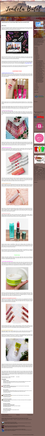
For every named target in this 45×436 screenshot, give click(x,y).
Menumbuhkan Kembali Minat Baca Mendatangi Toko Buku (39, 77)
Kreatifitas (40, 170)
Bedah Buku (35, 173)
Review (44, 169)
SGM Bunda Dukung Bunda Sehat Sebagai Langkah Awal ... (40, 63)
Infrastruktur (38, 176)
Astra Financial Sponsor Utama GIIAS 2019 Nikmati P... (39, 62)
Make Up (7, 377)
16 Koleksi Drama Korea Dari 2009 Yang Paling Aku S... (39, 78)
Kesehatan (36, 166)
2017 (36, 90)
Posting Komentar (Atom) (8, 416)
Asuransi (35, 172)
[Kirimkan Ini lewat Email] (16, 376)
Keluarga (39, 173)
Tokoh (37, 180)
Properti (44, 173)
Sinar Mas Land (36, 178)
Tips (40, 178)
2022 (36, 51)
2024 (36, 49)
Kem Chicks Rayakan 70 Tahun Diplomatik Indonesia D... (39, 65)
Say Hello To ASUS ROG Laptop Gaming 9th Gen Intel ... (39, 74)
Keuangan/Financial (38, 167)
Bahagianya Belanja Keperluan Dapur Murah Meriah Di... (39, 75)
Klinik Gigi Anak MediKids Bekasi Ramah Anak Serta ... (39, 66)
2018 (36, 89)
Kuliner (44, 170)
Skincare (35, 174)
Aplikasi (35, 171)
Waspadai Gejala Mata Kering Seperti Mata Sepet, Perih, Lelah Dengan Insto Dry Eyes (15, 418)
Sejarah (35, 180)
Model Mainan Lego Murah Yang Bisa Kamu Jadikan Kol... (39, 68)
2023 (36, 50)
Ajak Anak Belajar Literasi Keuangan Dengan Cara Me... (39, 69)
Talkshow (43, 172)
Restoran (35, 176)
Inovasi (40, 176)
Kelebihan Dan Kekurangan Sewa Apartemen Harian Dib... (39, 71)
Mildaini (4, 380)
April (36, 85)
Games (38, 172)
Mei (36, 84)
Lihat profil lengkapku (37, 45)
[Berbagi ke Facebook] (18, 376)
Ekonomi (37, 169)
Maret (36, 86)
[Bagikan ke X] (17, 376)
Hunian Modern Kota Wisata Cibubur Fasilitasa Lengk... (39, 60)
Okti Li (4, 389)
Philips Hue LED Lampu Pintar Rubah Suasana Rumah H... (39, 81)
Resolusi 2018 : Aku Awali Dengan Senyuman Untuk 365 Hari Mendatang (14, 425)
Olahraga (41, 173)
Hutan (44, 174)
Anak (35, 170)
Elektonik (42, 178)
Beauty (5, 377)
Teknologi (36, 168)
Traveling (41, 172)
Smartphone (38, 174)
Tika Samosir (37, 34)
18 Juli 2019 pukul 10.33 (6, 392)
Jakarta (37, 170)
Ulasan (9, 377)
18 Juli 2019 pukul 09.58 (7, 387)
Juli (36, 59)
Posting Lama (30, 414)
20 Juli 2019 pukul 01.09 (7, 406)
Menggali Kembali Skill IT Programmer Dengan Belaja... (39, 80)
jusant (25, 434)
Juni (36, 83)
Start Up (39, 178)
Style (36, 180)
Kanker (42, 176)
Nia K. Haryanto (5, 394)
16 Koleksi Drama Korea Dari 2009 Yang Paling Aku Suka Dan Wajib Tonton (14, 429)
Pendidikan (38, 171)
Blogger (33, 434)
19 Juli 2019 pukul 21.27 (6, 401)
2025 (36, 48)
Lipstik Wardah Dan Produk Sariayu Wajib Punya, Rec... (39, 72)
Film (44, 171)
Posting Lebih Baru (5, 414)
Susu (42, 174)
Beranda (18, 414)
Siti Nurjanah (5, 403)
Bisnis (35, 169)
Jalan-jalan (40, 169)
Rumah (42, 171)
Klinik (44, 176)
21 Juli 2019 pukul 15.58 (6, 410)
